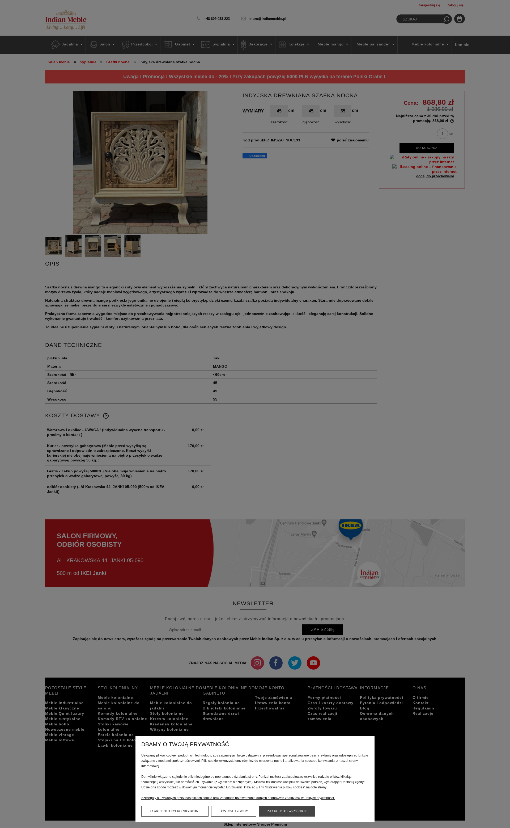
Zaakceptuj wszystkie (287, 811)
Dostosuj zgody (233, 811)
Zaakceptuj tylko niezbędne (175, 811)
